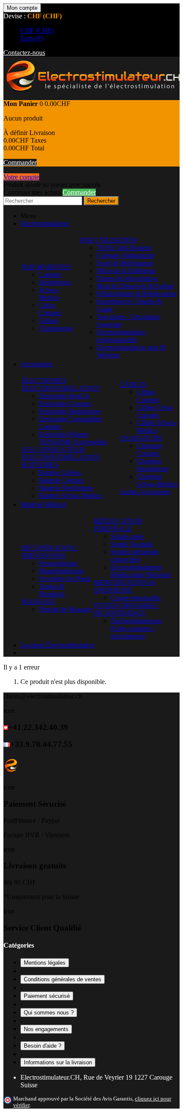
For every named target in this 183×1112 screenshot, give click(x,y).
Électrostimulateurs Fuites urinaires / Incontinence (136, 628)
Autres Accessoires (145, 491)
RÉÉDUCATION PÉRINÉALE (118, 524)
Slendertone (55, 282)
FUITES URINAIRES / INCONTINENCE (126, 609)
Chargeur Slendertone (153, 464)
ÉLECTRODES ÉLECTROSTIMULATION (61, 384)
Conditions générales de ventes (62, 979)
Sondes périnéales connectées (135, 555)
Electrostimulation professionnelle (121, 335)
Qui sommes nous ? (49, 1012)
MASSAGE (38, 601)
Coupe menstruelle (136, 597)
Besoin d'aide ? (42, 1046)
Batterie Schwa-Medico (70, 495)
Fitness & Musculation (127, 278)
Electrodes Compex (65, 403)
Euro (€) (31, 38)
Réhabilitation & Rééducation (136, 293)
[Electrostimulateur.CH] (92, 96)
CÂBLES (133, 384)
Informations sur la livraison (58, 1062)
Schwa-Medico (49, 293)
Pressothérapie (58, 563)
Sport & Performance (125, 263)
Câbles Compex (148, 395)
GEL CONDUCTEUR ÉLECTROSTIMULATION (61, 453)
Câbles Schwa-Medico (157, 426)
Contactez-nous (24, 52)
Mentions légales (45, 963)
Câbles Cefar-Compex (155, 411)
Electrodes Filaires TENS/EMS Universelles (73, 438)
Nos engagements (46, 1029)
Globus (48, 320)
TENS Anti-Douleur (124, 247)
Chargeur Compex (149, 449)
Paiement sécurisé (47, 996)
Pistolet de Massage (65, 609)
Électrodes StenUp (64, 395)
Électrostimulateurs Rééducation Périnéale (141, 570)
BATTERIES (40, 464)
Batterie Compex (61, 480)
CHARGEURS (141, 438)
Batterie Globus (60, 472)
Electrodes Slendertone (69, 411)
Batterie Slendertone (66, 487)
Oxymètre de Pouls (64, 578)
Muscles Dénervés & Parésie (135, 286)
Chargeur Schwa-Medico (157, 480)
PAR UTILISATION (108, 240)
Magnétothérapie (61, 571)
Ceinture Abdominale (125, 255)
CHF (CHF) (37, 30)
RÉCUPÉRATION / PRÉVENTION (49, 551)
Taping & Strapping (52, 590)
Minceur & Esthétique (126, 270)
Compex (50, 274)
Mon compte (22, 8)
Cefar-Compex (50, 309)
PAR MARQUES (46, 266)
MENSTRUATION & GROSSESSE (124, 586)
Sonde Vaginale (132, 544)
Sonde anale (127, 536)
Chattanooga (56, 328)
